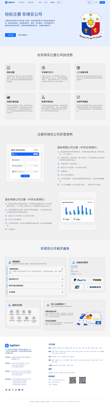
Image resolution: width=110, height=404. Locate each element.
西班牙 (88, 351)
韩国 (71, 348)
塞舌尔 (59, 356)
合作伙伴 (68, 372)
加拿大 (72, 360)
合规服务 (51, 372)
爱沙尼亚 (61, 351)
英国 (53, 351)
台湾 (86, 348)
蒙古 (80, 348)
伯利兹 (80, 360)
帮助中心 (73, 372)
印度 (68, 356)
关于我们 (32, 401)
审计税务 (56, 372)
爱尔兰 (69, 351)
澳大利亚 (55, 365)
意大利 (73, 351)
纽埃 (72, 365)
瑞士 (98, 351)
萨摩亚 (64, 365)
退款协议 (48, 401)
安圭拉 (88, 360)
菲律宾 (93, 348)
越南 (96, 348)
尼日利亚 (54, 356)
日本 (77, 348)
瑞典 (94, 351)
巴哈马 (101, 360)
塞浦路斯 (102, 351)
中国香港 (54, 348)
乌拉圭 (92, 360)
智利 (53, 362)
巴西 (64, 360)
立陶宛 (56, 351)
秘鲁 (56, 362)
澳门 (89, 348)
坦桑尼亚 (72, 356)
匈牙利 (80, 351)
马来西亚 (67, 348)
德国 (77, 351)
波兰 (84, 351)
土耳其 (100, 348)
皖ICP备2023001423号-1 (73, 401)
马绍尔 (68, 365)
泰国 (83, 348)
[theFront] (12, 347)
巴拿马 (97, 360)
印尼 (74, 348)
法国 (53, 353)
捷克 (64, 353)
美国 (53, 360)
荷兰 (66, 351)
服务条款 (42, 401)
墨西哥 (67, 360)
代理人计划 (62, 372)
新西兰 (60, 365)
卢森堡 (61, 353)
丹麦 (91, 351)
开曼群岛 (57, 360)
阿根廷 (84, 360)
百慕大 (76, 360)
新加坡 (59, 348)
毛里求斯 (63, 356)
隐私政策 (37, 401)
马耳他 (56, 353)
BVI (61, 360)
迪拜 (62, 348)
